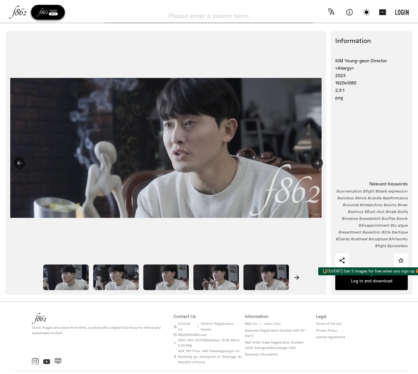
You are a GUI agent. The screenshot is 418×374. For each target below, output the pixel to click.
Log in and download (371, 281)
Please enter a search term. (209, 16)
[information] (349, 12)
